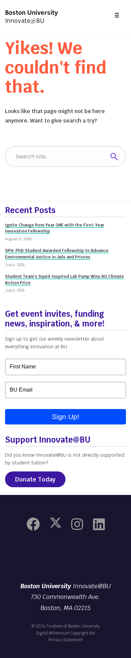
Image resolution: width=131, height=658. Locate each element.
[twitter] (55, 524)
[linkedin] (99, 524)
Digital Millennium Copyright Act (65, 633)
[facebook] (33, 524)
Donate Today (35, 479)
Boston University (65, 557)
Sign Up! (65, 416)
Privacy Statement (65, 640)
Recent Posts (30, 210)
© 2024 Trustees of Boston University (66, 626)
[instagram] (77, 524)
